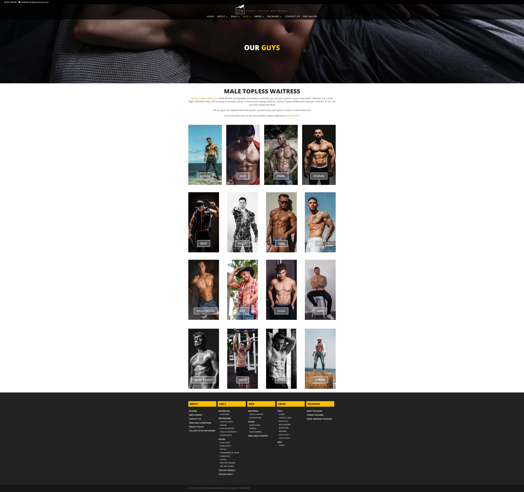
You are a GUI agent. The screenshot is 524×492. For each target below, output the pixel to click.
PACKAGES (273, 17)
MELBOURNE (284, 428)
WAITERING (253, 411)
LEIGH (281, 311)
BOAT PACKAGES (314, 411)
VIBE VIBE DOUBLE (227, 466)
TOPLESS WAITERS (256, 414)
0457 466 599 (11, 2)
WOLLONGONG (285, 424)
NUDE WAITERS (255, 418)
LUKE (320, 311)
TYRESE (320, 380)
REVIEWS (193, 411)
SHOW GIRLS (225, 414)
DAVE (203, 243)
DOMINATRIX (225, 456)
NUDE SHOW (225, 442)
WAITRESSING (224, 418)
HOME (210, 17)
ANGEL (281, 176)
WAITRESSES (224, 411)
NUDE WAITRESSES (227, 428)
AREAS (258, 17)
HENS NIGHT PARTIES (258, 436)
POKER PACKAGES (315, 415)
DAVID (242, 243)
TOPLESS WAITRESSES (228, 432)
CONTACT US (292, 17)
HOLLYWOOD (206, 311)
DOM (281, 243)
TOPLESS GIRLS (225, 474)
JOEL (243, 311)
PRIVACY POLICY (196, 426)
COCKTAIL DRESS (226, 422)
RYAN (281, 380)
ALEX (243, 176)
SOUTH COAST (284, 438)
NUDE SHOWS (254, 425)
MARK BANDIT (203, 380)
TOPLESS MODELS (226, 470)
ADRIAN (205, 176)
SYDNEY (282, 445)
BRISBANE (283, 431)
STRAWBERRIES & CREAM (229, 453)
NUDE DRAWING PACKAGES (319, 419)
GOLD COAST (284, 435)
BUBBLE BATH (225, 446)
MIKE (242, 380)
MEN (245, 17)
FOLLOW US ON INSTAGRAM (202, 430)
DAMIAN (318, 176)
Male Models (293, 115)
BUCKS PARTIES (226, 435)
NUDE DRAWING (255, 432)
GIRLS (234, 17)
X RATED (223, 459)
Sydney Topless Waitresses (205, 98)
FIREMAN (252, 428)
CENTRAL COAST (285, 418)
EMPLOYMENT (195, 415)
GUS (320, 243)
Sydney (282, 414)
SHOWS (221, 439)
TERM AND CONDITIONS (200, 423)
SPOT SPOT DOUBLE (227, 463)
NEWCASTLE (283, 421)
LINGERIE (223, 425)
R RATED (223, 449)
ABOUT (221, 17)
